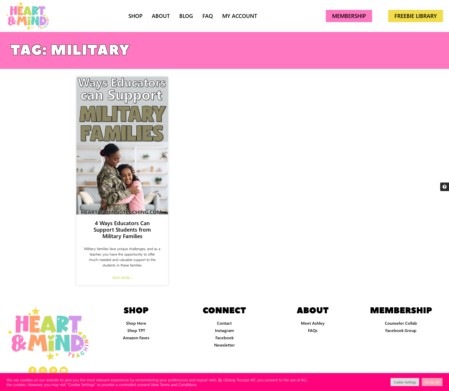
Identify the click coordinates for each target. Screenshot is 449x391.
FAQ (207, 15)
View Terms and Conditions (173, 384)
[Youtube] (64, 371)
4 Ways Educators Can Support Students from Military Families (122, 229)
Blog (186, 15)
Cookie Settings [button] (405, 382)
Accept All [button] (432, 382)
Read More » (122, 278)
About (161, 15)
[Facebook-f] (32, 371)
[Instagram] (43, 371)
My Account (239, 15)
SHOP (135, 15)
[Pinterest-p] (53, 371)
